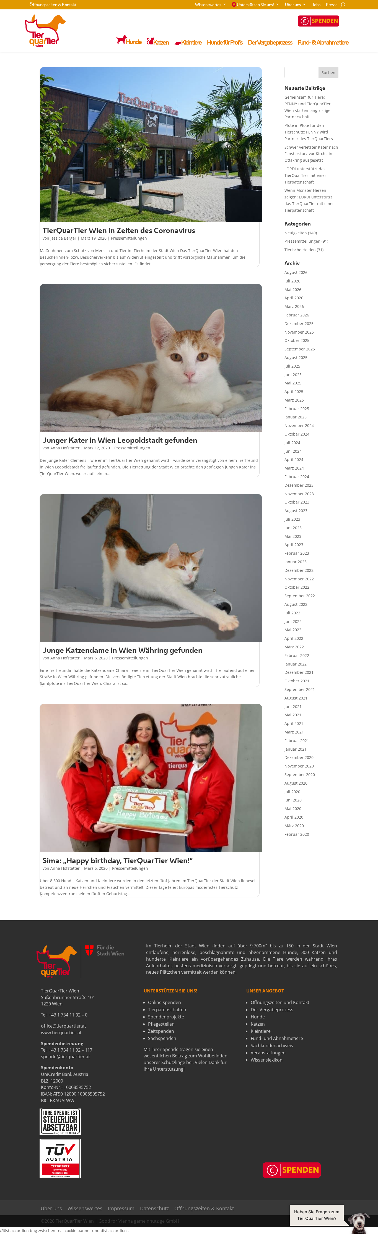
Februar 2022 (296, 655)
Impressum (121, 1208)
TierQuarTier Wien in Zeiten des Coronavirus (119, 231)
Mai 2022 (292, 629)
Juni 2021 (293, 706)
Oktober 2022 (296, 587)
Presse (332, 5)
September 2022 (299, 595)
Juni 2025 (293, 374)
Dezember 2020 (299, 757)
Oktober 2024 (296, 434)
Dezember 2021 (299, 672)
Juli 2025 (292, 366)
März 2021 (294, 732)
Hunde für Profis (224, 43)
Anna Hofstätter (65, 447)
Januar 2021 (295, 749)
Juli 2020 (292, 791)
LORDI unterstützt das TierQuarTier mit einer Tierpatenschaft (305, 175)
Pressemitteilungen (129, 238)
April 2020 (293, 817)
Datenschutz (154, 1208)
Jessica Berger (63, 238)
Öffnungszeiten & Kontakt (53, 5)
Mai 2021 (292, 714)
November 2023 (299, 493)
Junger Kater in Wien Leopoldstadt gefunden (120, 441)
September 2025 (299, 349)
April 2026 (293, 297)
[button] (330, 1223)
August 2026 (295, 272)
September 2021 (299, 689)
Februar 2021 (296, 740)
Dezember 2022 (299, 570)
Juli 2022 (292, 612)
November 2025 (299, 332)
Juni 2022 (293, 621)
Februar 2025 (296, 408)
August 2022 (295, 604)
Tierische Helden (300, 249)
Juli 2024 (292, 442)
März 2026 (294, 306)
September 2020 (299, 774)
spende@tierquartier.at (65, 1057)
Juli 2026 (292, 281)
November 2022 (299, 578)
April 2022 (293, 638)
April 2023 (293, 544)
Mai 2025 (292, 383)
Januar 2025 (295, 417)
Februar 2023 (296, 553)
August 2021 (295, 698)
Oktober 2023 (296, 502)
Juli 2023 (292, 519)
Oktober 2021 (296, 680)
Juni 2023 (293, 527)
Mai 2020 (292, 808)
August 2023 (295, 510)
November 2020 (299, 766)
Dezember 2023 (299, 485)
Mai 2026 (292, 289)
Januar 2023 (295, 561)
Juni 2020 (293, 800)
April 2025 (293, 391)
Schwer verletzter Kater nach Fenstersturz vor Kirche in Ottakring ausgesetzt (311, 154)
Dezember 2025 (299, 323)
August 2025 (295, 357)
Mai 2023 (292, 536)
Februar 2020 (296, 834)
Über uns (293, 5)
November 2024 (299, 425)
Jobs (316, 5)
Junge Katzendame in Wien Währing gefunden (123, 651)
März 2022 (294, 646)
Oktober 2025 (296, 340)
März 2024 (294, 468)
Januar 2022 (295, 664)
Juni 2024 (293, 451)
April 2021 (293, 723)
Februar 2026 (296, 315)
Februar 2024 (296, 476)
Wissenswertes (208, 5)
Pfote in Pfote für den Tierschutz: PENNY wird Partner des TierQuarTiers (308, 132)
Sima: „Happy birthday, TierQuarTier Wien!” (118, 861)
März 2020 (294, 825)
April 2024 (293, 459)
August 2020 (295, 783)
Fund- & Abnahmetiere (323, 43)
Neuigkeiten (295, 232)
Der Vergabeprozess (270, 43)
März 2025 (294, 400)
